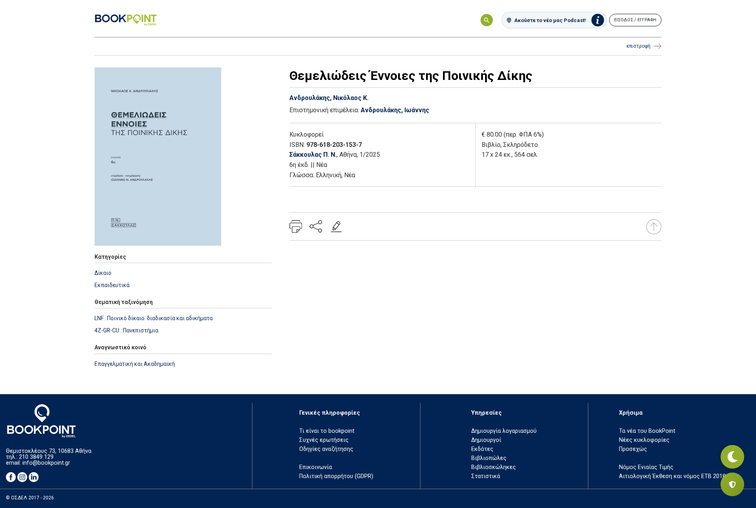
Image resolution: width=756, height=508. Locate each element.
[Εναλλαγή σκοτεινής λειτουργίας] (732, 457)
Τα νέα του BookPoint (647, 431)
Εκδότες (482, 449)
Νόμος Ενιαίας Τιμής (646, 467)
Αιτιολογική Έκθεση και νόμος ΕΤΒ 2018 (672, 476)
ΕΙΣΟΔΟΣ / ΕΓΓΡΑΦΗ (635, 19)
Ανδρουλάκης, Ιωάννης (395, 110)
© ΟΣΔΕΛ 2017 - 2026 (30, 498)
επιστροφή (638, 46)
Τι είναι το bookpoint (326, 431)
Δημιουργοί (486, 440)
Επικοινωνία (315, 467)
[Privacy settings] (732, 484)
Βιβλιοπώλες (488, 458)
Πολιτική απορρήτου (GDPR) (336, 476)
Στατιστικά (485, 476)
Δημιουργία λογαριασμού (504, 431)
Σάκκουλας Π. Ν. (313, 154)
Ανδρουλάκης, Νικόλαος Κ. (329, 98)
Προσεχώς (633, 449)
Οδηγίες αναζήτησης (326, 449)
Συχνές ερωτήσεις (323, 440)
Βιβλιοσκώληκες (493, 467)
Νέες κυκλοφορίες (644, 440)
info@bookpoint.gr (46, 463)
